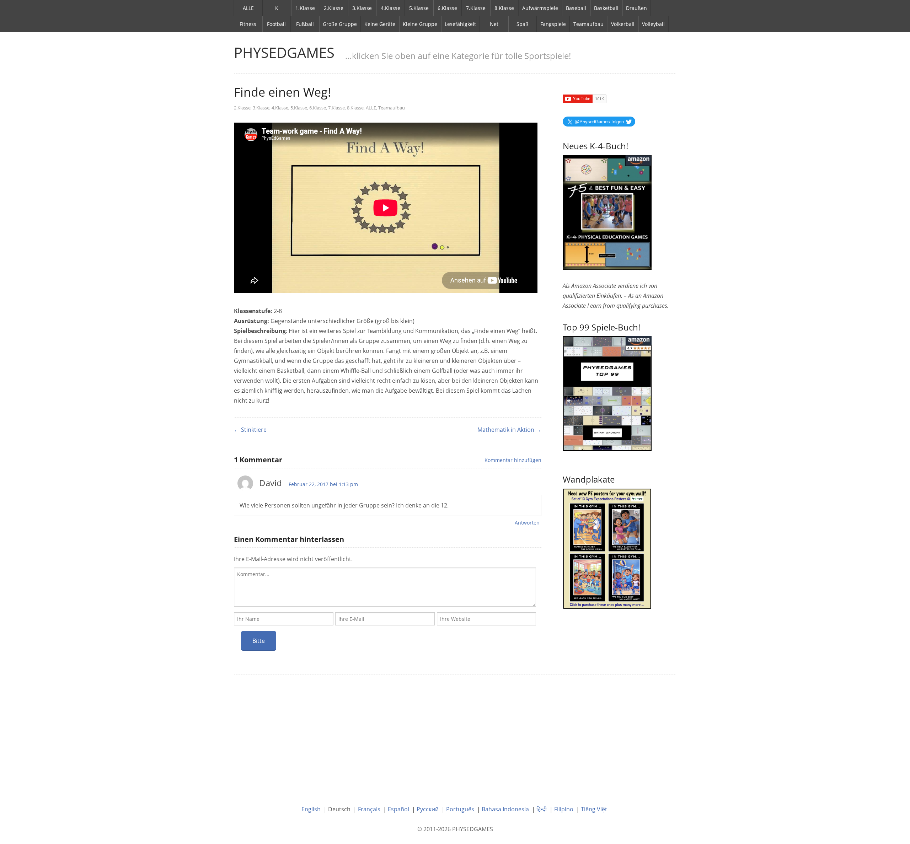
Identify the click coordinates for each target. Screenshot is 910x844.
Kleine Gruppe (420, 24)
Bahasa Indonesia (505, 809)
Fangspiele (553, 24)
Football (276, 24)
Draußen (636, 8)
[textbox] (385, 587)
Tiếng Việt (594, 809)
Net (494, 24)
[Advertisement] (455, 734)
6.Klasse (447, 8)
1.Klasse (305, 8)
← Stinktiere (250, 430)
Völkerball (623, 24)
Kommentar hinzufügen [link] (513, 460)
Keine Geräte (379, 24)
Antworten (527, 522)
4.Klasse (390, 8)
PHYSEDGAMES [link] (284, 52)
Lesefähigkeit (460, 24)
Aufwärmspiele (540, 8)
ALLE (248, 8)
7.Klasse (476, 8)
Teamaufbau (588, 24)
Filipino (563, 809)
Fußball (305, 24)
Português (460, 809)
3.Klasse (362, 8)
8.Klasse (504, 8)
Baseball (576, 8)
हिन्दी (541, 809)
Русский (428, 809)
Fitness (248, 24)
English (311, 809)
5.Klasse (419, 8)
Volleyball (653, 24)
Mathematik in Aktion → (509, 430)
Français (369, 809)
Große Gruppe (340, 24)
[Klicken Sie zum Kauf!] (607, 393)
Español (398, 809)
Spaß (522, 24)
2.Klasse (333, 8)
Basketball (606, 8)
